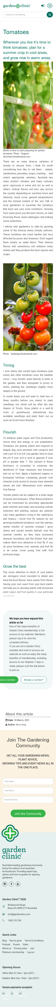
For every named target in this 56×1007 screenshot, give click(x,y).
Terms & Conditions (34, 940)
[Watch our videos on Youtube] (17, 884)
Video (25, 944)
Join (32, 948)
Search (52, 14)
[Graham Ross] (16, 6)
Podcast (6, 944)
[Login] (42, 6)
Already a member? (33, 679)
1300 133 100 (14, 920)
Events (16, 944)
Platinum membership (13, 952)
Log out (30, 952)
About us (6, 948)
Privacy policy (20, 948)
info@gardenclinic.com (19, 914)
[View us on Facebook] (11, 884)
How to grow (15, 940)
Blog (4, 940)
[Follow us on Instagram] (4, 884)
